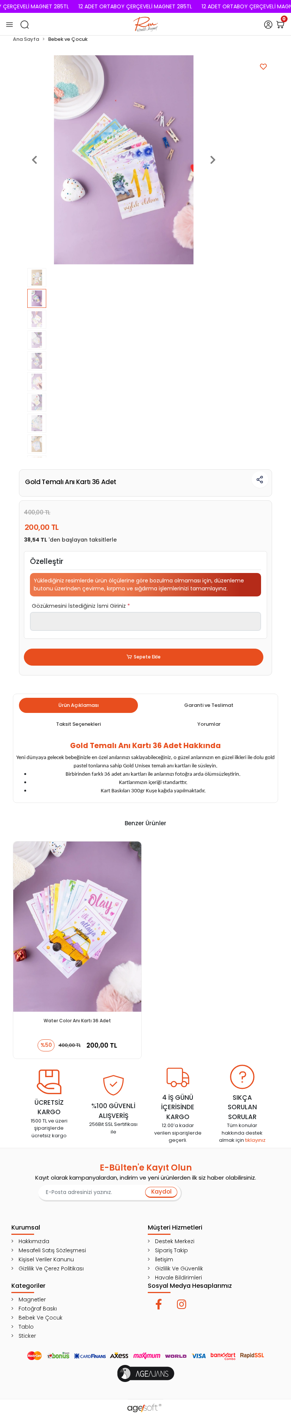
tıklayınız (255, 1140)
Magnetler (32, 1299)
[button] (34, 159)
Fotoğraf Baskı (38, 1308)
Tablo (26, 1327)
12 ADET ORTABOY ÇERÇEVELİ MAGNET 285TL (135, 6)
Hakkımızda (34, 1241)
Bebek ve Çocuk (41, 1317)
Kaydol (161, 1192)
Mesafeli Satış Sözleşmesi (52, 1250)
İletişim (164, 1259)
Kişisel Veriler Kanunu (46, 1259)
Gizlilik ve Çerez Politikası (51, 1268)
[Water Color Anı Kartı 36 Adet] (77, 927)
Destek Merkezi (174, 1241)
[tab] (78, 705)
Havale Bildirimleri (178, 1277)
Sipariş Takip (171, 1250)
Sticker (27, 1336)
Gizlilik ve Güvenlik (179, 1268)
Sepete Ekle (147, 657)
